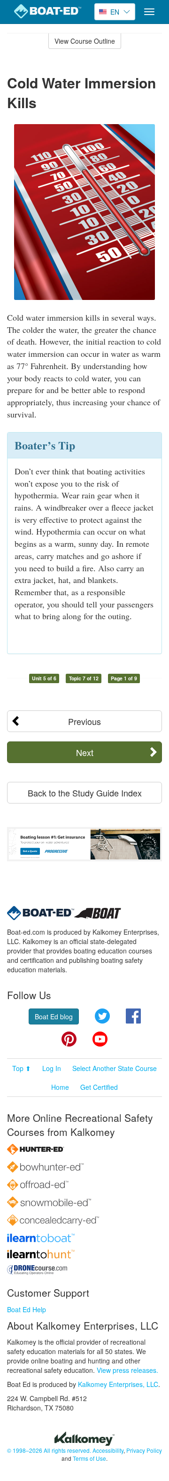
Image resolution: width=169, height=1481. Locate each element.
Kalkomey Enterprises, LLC (118, 1384)
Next (84, 752)
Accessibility (107, 1450)
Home (60, 1087)
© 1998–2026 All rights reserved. (49, 1450)
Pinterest (69, 1039)
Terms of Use (89, 1458)
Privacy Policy (144, 1450)
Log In (51, 1068)
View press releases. (127, 1370)
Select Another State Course (114, 1068)
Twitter (102, 1016)
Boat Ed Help (26, 1309)
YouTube (100, 1039)
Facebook (133, 1016)
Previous (84, 721)
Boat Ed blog (54, 1016)
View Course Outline (84, 41)
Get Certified (99, 1087)
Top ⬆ (21, 1068)
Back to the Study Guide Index (85, 793)
